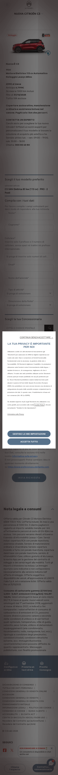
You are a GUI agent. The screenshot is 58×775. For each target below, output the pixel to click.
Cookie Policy (39, 405)
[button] (36, 337)
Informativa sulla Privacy (15, 414)
